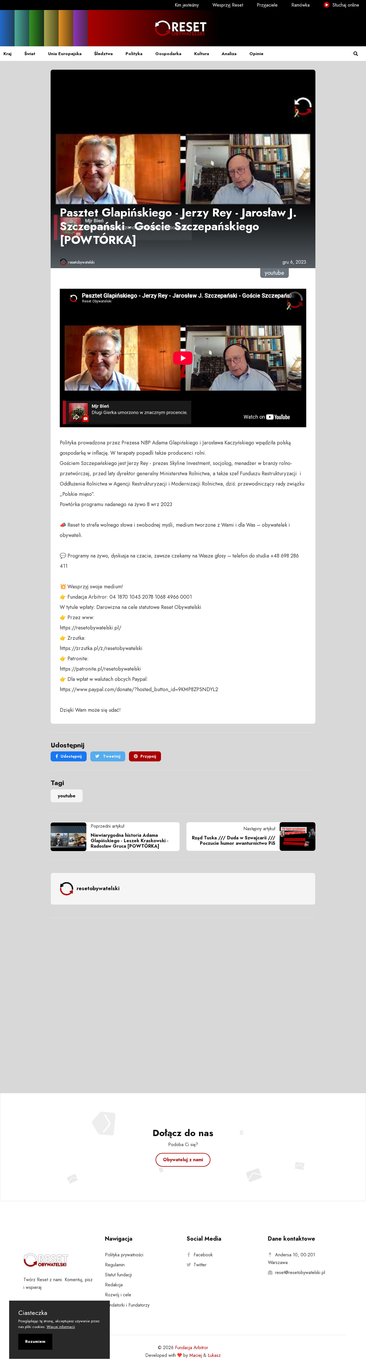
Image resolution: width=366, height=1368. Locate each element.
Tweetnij (111, 756)
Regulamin (115, 1264)
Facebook (203, 1254)
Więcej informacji (61, 1326)
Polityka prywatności (124, 1254)
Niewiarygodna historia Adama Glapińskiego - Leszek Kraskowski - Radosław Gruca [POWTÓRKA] (129, 840)
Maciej (195, 1355)
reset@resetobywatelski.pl (300, 1272)
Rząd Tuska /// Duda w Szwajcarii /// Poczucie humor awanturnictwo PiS (233, 841)
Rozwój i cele (118, 1294)
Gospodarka (168, 54)
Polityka (134, 54)
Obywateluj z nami (183, 1159)
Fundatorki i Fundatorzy (127, 1305)
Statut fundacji (118, 1274)
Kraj (7, 54)
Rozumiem (35, 1341)
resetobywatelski (81, 262)
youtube (66, 796)
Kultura (201, 54)
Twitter (200, 1264)
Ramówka (300, 5)
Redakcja (114, 1284)
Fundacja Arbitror (191, 1347)
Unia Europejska (64, 54)
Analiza (229, 54)
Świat (29, 54)
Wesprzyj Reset (227, 5)
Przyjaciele (267, 5)
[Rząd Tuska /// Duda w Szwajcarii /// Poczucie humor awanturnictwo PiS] (295, 836)
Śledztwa (103, 54)
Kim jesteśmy (187, 5)
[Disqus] (183, 997)
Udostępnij (71, 756)
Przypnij (148, 756)
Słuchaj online (345, 5)
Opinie (256, 54)
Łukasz (214, 1355)
